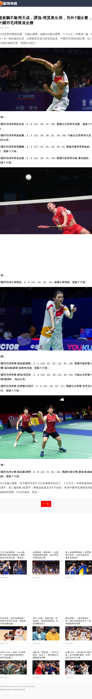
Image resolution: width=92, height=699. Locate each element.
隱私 (19, 689)
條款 (16, 689)
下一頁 (46, 504)
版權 (23, 689)
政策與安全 (10, 689)
